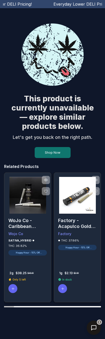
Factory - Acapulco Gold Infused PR (74, 223)
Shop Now (52, 152)
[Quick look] (46, 180)
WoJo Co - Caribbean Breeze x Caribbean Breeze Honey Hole (24, 223)
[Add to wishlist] (46, 191)
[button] (12, 288)
